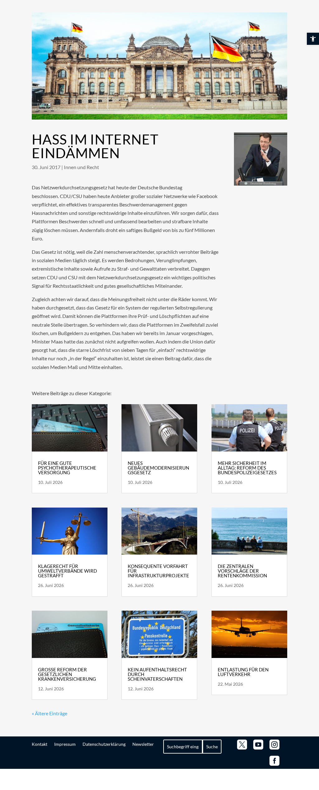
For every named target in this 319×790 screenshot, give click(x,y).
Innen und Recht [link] (81, 167)
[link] (313, 39)
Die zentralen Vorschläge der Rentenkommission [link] (242, 570)
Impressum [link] (65, 743)
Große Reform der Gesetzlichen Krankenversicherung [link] (67, 674)
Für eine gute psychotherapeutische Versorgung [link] (67, 467)
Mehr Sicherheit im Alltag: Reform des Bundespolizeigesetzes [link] (247, 467)
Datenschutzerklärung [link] (104, 743)
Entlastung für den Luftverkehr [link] (243, 672)
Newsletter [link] (143, 743)
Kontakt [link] (39, 743)
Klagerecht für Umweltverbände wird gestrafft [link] (67, 570)
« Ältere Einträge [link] (49, 713)
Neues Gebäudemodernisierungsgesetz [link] (158, 467)
